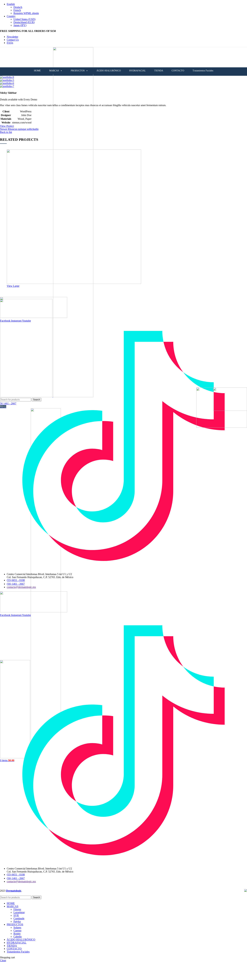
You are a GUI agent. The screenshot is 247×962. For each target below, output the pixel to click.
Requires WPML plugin (26, 13)
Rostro (16, 933)
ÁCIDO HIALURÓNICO (108, 70)
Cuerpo (17, 930)
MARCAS (54, 70)
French (17, 10)
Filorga (17, 909)
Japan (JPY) (19, 25)
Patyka (17, 921)
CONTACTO (178, 70)
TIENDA (158, 70)
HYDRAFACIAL (137, 70)
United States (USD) (24, 19)
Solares (17, 927)
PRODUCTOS (78, 70)
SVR (16, 915)
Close (3, 960)
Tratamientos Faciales (203, 70)
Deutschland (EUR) (24, 22)
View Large (13, 286)
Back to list (6, 132)
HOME (37, 70)
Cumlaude (18, 918)
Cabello (17, 936)
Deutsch (17, 7)
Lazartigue (19, 912)
